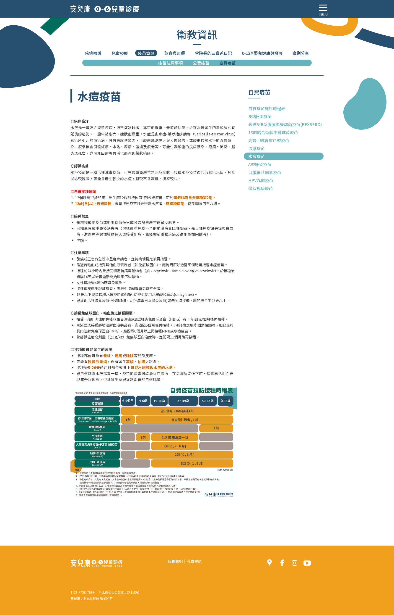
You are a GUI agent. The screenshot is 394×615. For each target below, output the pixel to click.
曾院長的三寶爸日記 (213, 53)
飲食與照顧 (174, 53)
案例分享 (301, 53)
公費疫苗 (201, 63)
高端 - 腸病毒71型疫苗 (268, 140)
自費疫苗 (227, 63)
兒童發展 (119, 53)
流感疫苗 (256, 148)
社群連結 (194, 561)
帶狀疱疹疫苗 (260, 188)
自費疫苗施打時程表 (266, 108)
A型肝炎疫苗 (259, 164)
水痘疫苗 (256, 156)
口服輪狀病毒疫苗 (264, 172)
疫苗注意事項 (170, 63)
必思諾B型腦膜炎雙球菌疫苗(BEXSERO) (285, 124)
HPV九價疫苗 (260, 180)
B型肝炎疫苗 (260, 116)
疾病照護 (93, 53)
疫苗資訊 (146, 53)
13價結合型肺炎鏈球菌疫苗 (273, 132)
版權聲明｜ (177, 561)
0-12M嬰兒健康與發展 (262, 53)
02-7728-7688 (83, 592)
